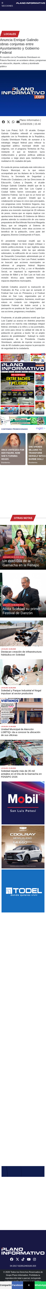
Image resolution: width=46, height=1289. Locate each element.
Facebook (17, 1285)
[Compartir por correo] (18, 122)
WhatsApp (40, 1285)
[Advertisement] (23, 488)
